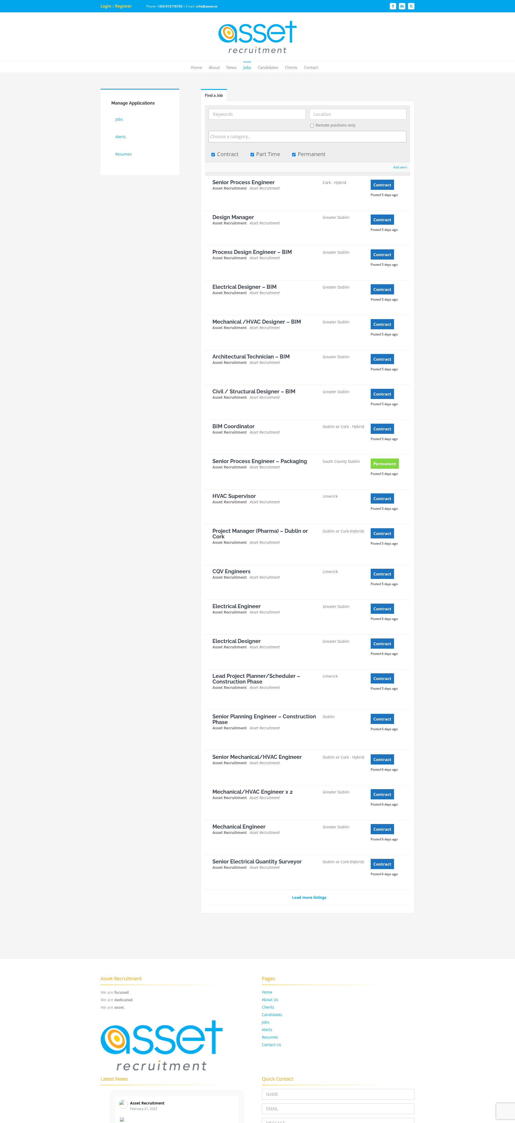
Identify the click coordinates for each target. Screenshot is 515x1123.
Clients (268, 1007)
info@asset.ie (206, 6)
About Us (270, 999)
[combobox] (308, 136)
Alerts (267, 1029)
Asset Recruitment (147, 1103)
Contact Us (271, 1044)
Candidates (272, 1014)
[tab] (214, 95)
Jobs (265, 1022)
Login (106, 6)
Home (267, 992)
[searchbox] (307, 136)
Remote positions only (335, 125)
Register (124, 6)
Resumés (270, 1037)
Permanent (310, 154)
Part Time (267, 154)
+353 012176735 (169, 6)
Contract (227, 154)
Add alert (400, 167)
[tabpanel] (308, 507)
